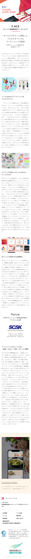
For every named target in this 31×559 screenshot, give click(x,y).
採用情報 (5, 518)
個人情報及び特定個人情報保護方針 (12, 523)
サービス (5, 515)
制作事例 (18, 515)
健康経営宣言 (6, 521)
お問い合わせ (19, 518)
